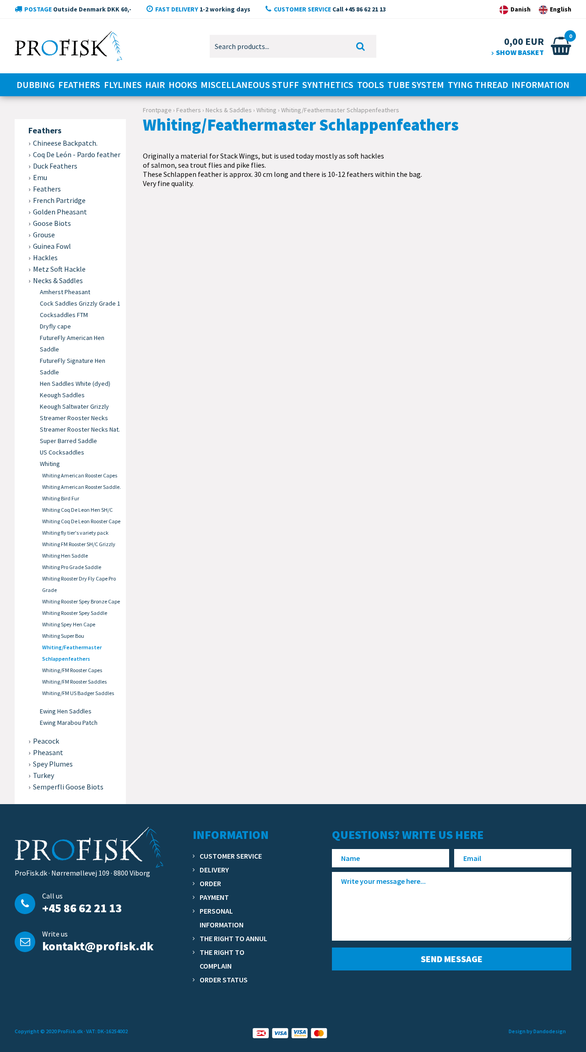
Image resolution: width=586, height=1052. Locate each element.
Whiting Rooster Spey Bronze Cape (81, 601)
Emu (40, 177)
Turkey (43, 775)
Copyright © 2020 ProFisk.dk (49, 1031)
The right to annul (233, 938)
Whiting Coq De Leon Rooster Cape (81, 521)
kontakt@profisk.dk (97, 945)
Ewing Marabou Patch (69, 722)
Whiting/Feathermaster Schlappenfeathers (72, 653)
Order (210, 883)
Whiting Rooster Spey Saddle (74, 612)
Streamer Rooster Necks (74, 418)
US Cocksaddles (62, 452)
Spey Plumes (53, 763)
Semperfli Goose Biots (68, 786)
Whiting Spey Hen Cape (68, 624)
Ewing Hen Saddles (66, 711)
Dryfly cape (55, 326)
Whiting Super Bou (63, 635)
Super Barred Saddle (68, 441)
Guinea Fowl (52, 246)
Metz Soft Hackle (59, 269)
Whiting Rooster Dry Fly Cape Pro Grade (79, 584)
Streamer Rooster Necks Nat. (80, 429)
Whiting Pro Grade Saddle (71, 567)
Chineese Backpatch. (65, 143)
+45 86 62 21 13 (82, 907)
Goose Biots (52, 223)
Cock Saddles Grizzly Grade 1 (80, 303)
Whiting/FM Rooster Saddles (74, 681)
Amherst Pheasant (65, 292)
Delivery (214, 869)
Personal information (222, 917)
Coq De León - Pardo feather (76, 154)
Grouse (44, 234)
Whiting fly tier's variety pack (75, 532)
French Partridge (59, 200)
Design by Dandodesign (537, 1031)
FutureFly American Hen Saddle (72, 343)
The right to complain (222, 959)
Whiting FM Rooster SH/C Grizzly (78, 544)
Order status (224, 979)
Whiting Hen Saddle (65, 555)
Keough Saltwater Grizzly (74, 406)
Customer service (231, 855)
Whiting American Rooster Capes (79, 475)
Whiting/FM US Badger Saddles (78, 693)
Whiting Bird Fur (60, 498)
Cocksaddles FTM (64, 315)
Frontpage (157, 110)
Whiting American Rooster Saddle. (81, 486)
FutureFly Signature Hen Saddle (72, 366)
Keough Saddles (62, 395)
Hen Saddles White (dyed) (75, 383)
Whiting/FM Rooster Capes (72, 670)
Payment (214, 897)
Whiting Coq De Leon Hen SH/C (77, 509)
